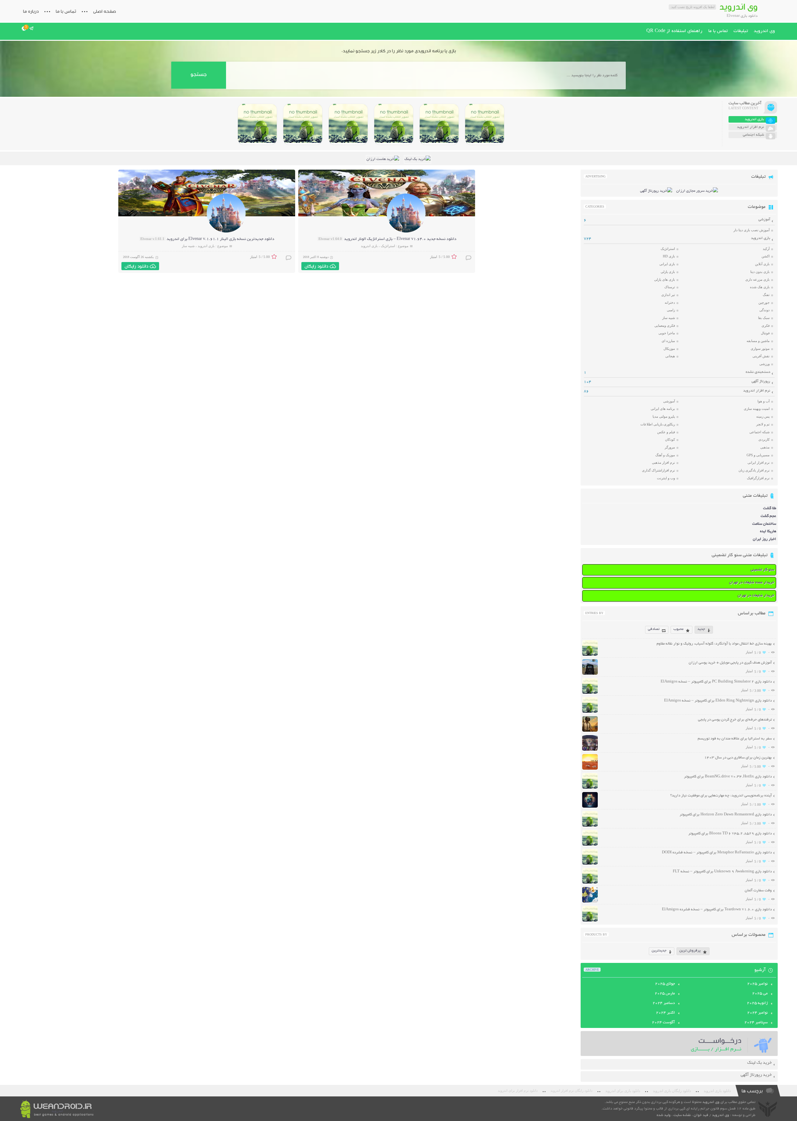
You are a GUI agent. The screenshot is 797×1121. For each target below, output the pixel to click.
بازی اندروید (369, 246)
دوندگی (764, 310)
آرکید (766, 249)
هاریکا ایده (768, 531)
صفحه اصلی (104, 11)
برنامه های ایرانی (663, 408)
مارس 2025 (665, 994)
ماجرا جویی (666, 333)
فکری (766, 325)
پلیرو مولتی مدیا (664, 416)
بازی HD (669, 256)
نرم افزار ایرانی (758, 462)
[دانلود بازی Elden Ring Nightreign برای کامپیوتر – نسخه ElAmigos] (439, 124)
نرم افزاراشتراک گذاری (658, 470)
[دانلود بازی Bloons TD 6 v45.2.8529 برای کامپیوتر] (303, 124)
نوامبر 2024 (757, 1013)
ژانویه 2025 (757, 1003)
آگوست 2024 (663, 1022)
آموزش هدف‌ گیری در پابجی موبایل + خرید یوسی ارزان (730, 663)
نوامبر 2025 (757, 984)
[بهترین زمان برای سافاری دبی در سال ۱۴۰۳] (590, 769)
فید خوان (701, 1115)
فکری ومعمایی (664, 325)
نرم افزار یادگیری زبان (754, 470)
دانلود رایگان (316, 266)
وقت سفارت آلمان (758, 891)
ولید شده (664, 1115)
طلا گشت (769, 508)
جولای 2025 (665, 984)
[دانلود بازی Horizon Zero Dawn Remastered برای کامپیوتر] (348, 124)
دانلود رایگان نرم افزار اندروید (571, 1090)
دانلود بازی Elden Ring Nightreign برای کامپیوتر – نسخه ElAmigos (718, 701)
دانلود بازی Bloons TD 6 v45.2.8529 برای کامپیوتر (730, 834)
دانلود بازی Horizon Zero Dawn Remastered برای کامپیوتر (726, 815)
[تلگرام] (31, 28)
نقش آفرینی (761, 356)
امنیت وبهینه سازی (757, 408)
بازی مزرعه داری (757, 279)
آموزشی (764, 220)
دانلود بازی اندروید (717, 1091)
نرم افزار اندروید (756, 391)
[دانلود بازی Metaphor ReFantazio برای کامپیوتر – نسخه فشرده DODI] (257, 124)
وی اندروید (764, 31)
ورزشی (764, 364)
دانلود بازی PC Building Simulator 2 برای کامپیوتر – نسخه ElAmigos (716, 682)
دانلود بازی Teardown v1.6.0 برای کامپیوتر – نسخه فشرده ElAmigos (717, 910)
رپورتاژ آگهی (761, 381)
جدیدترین (659, 951)
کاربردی (764, 439)
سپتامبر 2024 (756, 1022)
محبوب (678, 629)
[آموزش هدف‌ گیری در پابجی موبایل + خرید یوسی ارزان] (590, 674)
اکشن (766, 256)
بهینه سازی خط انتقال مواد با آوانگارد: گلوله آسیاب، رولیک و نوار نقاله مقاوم (714, 644)
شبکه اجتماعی (759, 432)
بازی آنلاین (762, 264)
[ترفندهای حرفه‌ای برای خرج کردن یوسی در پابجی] (590, 731)
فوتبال (765, 333)
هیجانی (670, 356)
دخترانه (670, 302)
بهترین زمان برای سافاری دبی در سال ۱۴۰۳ (738, 758)
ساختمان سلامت (764, 524)
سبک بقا (764, 318)
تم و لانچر (763, 424)
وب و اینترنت (666, 478)
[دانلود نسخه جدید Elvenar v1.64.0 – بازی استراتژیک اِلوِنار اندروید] (406, 232)
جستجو (198, 74)
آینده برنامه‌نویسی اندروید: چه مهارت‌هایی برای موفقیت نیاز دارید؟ (721, 796)
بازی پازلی (668, 272)
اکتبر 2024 (665, 1013)
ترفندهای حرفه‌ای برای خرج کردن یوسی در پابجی (735, 720)
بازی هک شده (760, 287)
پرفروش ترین (689, 951)
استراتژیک (388, 246)
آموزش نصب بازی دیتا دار (751, 230)
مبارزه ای (668, 341)
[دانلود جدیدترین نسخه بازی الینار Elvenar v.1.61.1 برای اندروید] (226, 232)
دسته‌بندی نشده (758, 372)
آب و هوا (763, 401)
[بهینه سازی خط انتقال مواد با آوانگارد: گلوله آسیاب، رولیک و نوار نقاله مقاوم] (590, 655)
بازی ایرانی (667, 264)
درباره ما (31, 11)
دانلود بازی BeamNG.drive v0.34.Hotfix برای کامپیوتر (728, 777)
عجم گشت (768, 516)
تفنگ (766, 295)
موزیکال (669, 348)
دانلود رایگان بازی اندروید (672, 1091)
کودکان (670, 439)
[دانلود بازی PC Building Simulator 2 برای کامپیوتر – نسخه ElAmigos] (484, 124)
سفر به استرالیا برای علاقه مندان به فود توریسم (735, 739)
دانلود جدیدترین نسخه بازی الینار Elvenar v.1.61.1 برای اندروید (220, 239)
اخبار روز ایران (764, 539)
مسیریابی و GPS (758, 455)
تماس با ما (66, 11)
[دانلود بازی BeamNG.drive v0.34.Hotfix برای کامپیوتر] (393, 124)
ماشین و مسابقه (758, 341)
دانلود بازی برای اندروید (622, 1091)
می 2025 (760, 994)
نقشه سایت (682, 1115)
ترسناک (669, 287)
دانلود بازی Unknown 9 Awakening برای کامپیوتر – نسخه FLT (722, 872)
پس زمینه (763, 416)
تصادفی (653, 629)
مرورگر (670, 447)
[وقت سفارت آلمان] (590, 902)
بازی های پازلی (664, 279)
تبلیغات (740, 31)
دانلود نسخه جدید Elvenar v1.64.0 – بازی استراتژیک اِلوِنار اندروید (400, 239)
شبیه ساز (188, 246)
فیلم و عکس (666, 432)
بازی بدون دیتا (760, 272)
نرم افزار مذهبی (663, 462)
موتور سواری (760, 348)
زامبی (671, 310)
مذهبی (765, 447)
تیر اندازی (668, 295)
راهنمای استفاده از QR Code (674, 31)
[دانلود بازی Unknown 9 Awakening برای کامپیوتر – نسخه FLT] (590, 883)
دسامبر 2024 (664, 1003)
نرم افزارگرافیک (758, 478)
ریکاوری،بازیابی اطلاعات (657, 424)
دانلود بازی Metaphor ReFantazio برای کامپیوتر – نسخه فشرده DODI (717, 853)
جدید (701, 629)
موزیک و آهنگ (665, 455)
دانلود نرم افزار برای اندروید (518, 1090)
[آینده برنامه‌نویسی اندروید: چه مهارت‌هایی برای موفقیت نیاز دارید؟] (590, 807)
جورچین (764, 302)
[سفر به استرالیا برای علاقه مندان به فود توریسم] (590, 750)
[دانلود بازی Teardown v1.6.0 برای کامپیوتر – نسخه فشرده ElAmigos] (590, 921)
